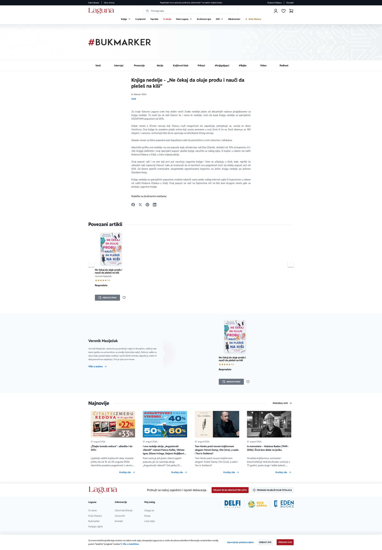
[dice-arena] (257, 504)
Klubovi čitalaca (274, 2)
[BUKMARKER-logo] (119, 42)
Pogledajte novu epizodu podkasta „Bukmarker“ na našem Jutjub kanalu (191, 2)
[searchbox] (191, 11)
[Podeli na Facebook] (133, 204)
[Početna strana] (102, 11)
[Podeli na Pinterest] (147, 204)
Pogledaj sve (280, 403)
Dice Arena (109, 2)
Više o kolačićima (131, 544)
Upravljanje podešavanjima (240, 542)
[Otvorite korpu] (291, 10)
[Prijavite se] (275, 10)
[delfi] (232, 504)
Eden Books (93, 2)
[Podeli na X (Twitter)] (140, 204)
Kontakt (290, 2)
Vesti (133, 98)
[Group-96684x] (284, 504)
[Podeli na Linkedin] (154, 204)
